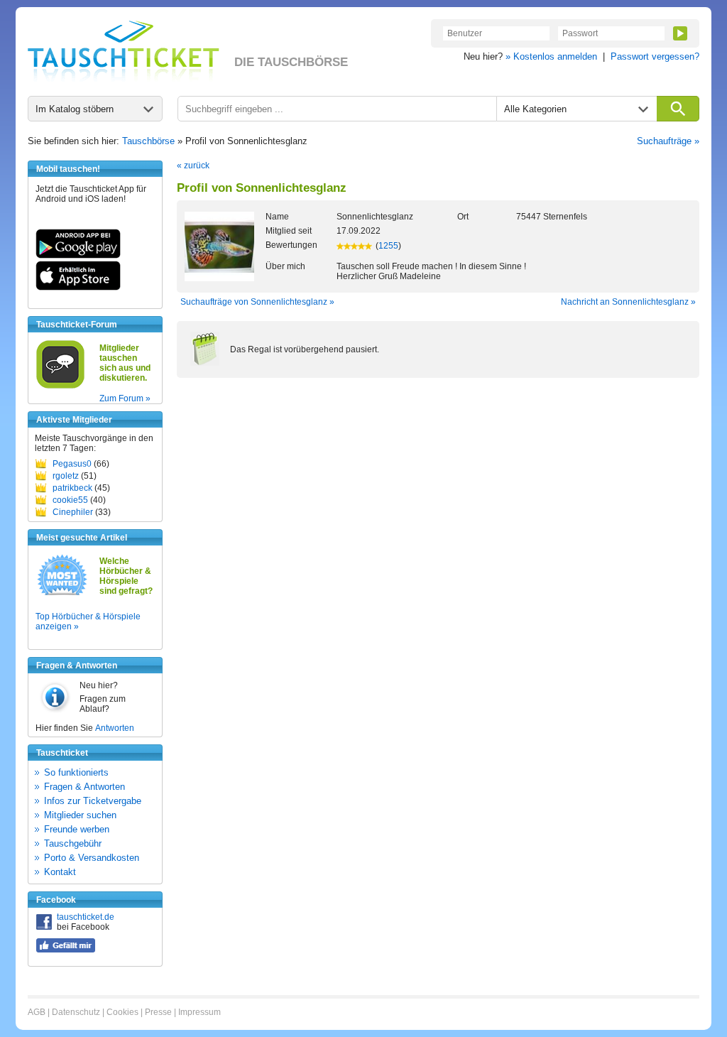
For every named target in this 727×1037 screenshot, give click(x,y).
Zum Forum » (125, 398)
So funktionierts (76, 772)
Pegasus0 (72, 464)
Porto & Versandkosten (91, 857)
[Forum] (60, 386)
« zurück (193, 165)
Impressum (199, 1012)
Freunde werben (76, 829)
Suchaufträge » (668, 141)
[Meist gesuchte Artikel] (62, 594)
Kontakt (60, 872)
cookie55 (70, 500)
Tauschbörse (148, 141)
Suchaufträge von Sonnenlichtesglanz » (257, 302)
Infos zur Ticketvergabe (92, 801)
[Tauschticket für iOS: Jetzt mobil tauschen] (78, 288)
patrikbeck (72, 488)
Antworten (114, 728)
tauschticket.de (85, 917)
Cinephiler (73, 512)
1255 (388, 246)
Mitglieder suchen (80, 815)
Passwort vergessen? (655, 56)
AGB (36, 1012)
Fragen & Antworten (84, 786)
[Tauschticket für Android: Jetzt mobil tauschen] (78, 256)
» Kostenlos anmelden (551, 56)
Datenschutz (76, 1012)
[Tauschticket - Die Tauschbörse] (123, 51)
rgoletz (66, 476)
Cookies (122, 1012)
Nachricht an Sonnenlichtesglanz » (628, 302)
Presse (158, 1012)
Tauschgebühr (73, 843)
